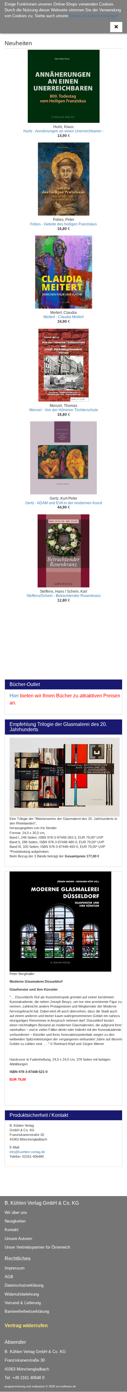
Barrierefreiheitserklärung (27, 1311)
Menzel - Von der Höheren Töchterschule (63, 410)
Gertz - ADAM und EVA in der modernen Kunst (63, 503)
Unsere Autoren (18, 1238)
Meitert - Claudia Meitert (63, 317)
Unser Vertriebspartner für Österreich (37, 1247)
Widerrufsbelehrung (22, 1294)
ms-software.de (66, 1386)
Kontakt (11, 1229)
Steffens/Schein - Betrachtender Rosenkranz (64, 596)
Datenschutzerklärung (24, 1285)
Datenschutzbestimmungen (93, 16)
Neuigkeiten (15, 1221)
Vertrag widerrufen (26, 1325)
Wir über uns (16, 1212)
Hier (14, 695)
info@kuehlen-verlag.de (27, 1152)
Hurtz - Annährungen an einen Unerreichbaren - (63, 131)
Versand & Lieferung (23, 1302)
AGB (9, 1276)
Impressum (15, 1268)
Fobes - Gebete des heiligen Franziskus (63, 224)
